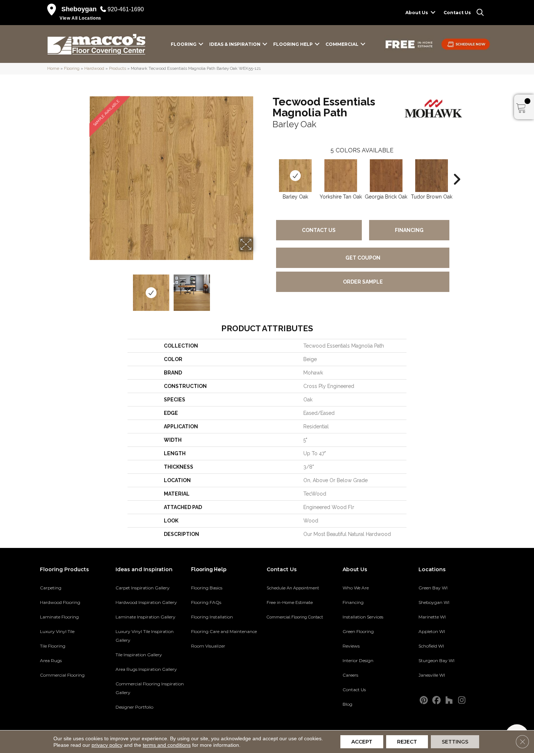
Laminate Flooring (59, 617)
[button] (433, 12)
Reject (407, 741)
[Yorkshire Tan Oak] (341, 175)
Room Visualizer (208, 646)
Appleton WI (431, 631)
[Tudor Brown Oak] (431, 175)
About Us (416, 12)
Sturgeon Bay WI (436, 660)
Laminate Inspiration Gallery (145, 617)
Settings (455, 741)
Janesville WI (431, 675)
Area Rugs (51, 660)
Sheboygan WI (433, 602)
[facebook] (436, 700)
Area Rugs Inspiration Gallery (146, 669)
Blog (347, 704)
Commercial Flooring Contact (295, 617)
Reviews (351, 646)
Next (258, 289)
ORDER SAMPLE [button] (363, 282)
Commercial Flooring (62, 675)
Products (117, 68)
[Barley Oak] (295, 175)
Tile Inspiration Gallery (139, 654)
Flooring (184, 44)
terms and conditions (167, 745)
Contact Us (457, 12)
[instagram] (462, 700)
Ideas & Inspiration (234, 44)
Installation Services (363, 617)
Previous (84, 289)
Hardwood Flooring (60, 602)
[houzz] (449, 700)
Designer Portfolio (134, 707)
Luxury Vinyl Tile (57, 631)
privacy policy (107, 745)
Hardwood (94, 68)
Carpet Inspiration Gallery (143, 587)
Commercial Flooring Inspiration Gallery (150, 688)
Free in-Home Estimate (290, 602)
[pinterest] (423, 700)
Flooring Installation (212, 617)
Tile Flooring (52, 646)
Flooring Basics (206, 587)
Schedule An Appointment (293, 587)
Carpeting (50, 587)
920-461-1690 (126, 9)
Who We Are (356, 587)
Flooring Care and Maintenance (224, 631)
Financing (409, 230)
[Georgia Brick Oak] (386, 175)
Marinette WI (432, 617)
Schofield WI (431, 646)
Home (53, 68)
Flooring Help (293, 44)
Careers (350, 675)
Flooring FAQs (206, 602)
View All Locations (80, 18)
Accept (361, 741)
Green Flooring (358, 631)
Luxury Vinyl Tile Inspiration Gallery (145, 636)
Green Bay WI (433, 587)
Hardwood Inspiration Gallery (146, 602)
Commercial (342, 44)
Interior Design (358, 660)
